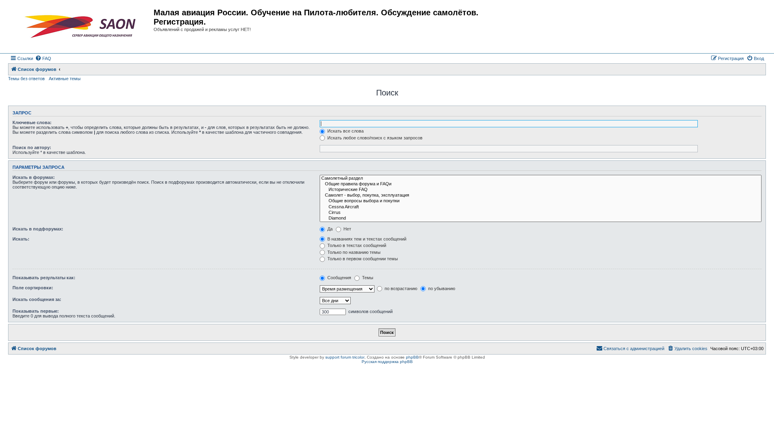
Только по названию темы (353, 252)
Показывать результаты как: (43, 277)
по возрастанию (400, 288)
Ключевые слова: (32, 122)
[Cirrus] (540, 213)
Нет (346, 228)
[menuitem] (43, 58)
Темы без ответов (26, 78)
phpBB (412, 357)
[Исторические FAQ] (540, 190)
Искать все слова (345, 131)
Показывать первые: (35, 311)
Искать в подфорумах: (37, 228)
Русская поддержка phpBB (387, 361)
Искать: (20, 239)
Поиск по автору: (31, 147)
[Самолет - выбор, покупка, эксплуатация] (540, 195)
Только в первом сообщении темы (362, 258)
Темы (367, 277)
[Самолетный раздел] (540, 178)
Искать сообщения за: (36, 299)
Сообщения (338, 277)
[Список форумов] (82, 26)
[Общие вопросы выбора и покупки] (540, 201)
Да (329, 228)
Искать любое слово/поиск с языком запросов (374, 137)
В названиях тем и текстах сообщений (366, 239)
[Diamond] (540, 218)
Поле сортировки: (32, 287)
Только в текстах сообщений (356, 245)
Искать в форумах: (33, 177)
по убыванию (441, 288)
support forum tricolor (344, 357)
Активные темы (65, 78)
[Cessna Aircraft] (540, 207)
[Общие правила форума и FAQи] (540, 184)
